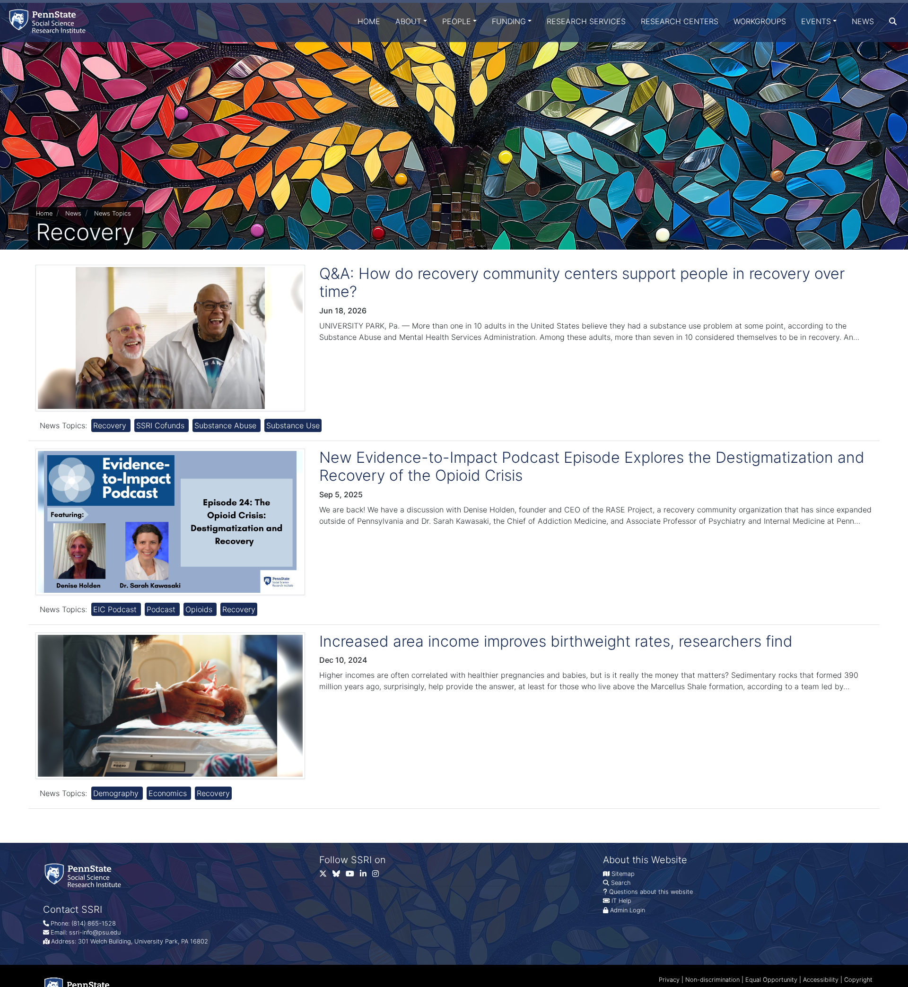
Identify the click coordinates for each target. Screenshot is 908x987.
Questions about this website (651, 891)
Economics (168, 793)
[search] (893, 21)
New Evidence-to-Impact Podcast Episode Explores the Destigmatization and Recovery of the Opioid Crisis (591, 466)
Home (369, 21)
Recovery (111, 425)
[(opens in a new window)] (339, 875)
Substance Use (293, 425)
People (456, 21)
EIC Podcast (116, 609)
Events (816, 21)
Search (620, 882)
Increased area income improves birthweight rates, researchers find (556, 641)
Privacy (669, 979)
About (408, 21)
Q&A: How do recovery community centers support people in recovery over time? (582, 282)
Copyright (858, 979)
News (863, 21)
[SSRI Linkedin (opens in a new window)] (366, 875)
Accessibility (820, 979)
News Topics (112, 213)
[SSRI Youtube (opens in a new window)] (353, 875)
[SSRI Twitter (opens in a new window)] (325, 875)
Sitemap (623, 873)
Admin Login (627, 910)
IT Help (621, 900)
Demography (117, 793)
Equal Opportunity (771, 979)
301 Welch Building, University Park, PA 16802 (143, 941)
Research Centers (679, 21)
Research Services (586, 21)
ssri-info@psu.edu (95, 932)
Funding (509, 21)
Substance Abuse (226, 425)
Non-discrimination (712, 979)
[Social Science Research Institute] (49, 21)
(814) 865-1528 (93, 923)
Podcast (162, 609)
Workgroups (759, 21)
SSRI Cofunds (161, 425)
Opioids (200, 609)
